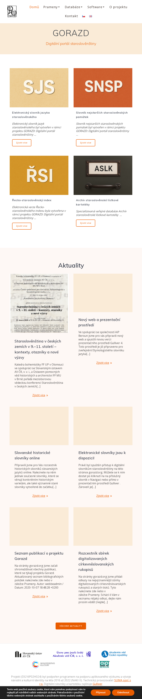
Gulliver (97, 684)
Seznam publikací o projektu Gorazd (39, 556)
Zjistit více (21, 142)
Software (94, 7)
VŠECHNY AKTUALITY (71, 626)
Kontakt (71, 16)
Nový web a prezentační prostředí (99, 322)
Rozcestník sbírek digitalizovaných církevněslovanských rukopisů (96, 561)
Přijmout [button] (100, 692)
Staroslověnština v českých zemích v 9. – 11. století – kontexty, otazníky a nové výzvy (38, 349)
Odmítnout (123, 692)
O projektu (118, 7)
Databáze (72, 7)
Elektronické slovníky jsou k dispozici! (102, 455)
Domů (34, 7)
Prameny (50, 7)
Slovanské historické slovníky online (32, 455)
